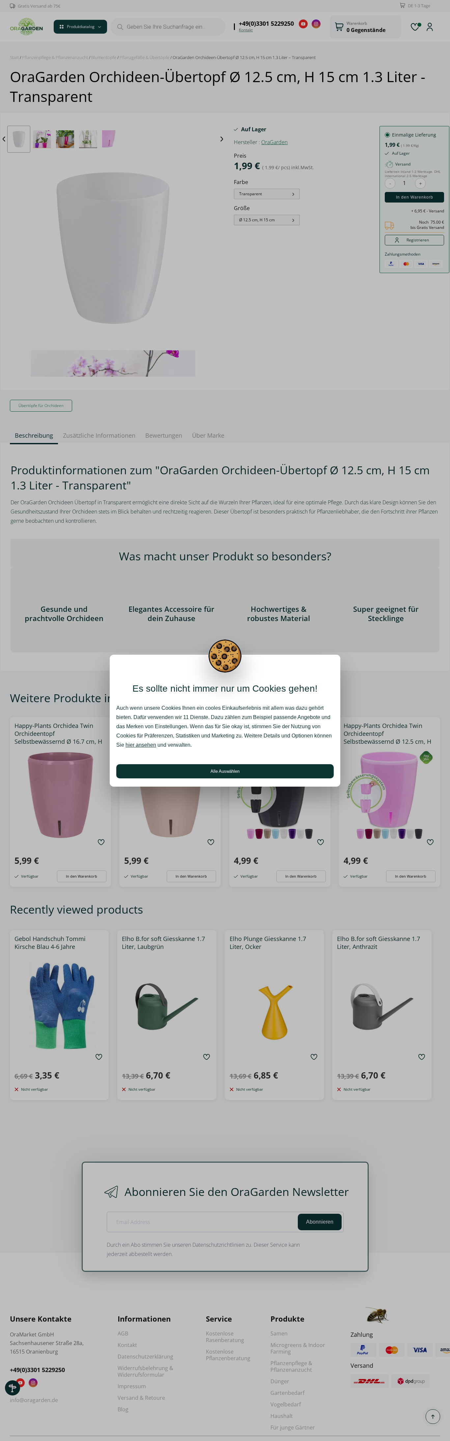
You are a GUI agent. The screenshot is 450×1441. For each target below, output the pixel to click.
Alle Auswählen (225, 771)
